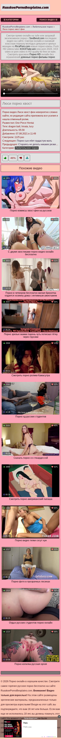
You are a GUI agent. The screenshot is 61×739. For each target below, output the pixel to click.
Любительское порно (26, 148)
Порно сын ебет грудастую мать (34, 140)
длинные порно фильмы (34, 57)
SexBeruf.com (36, 38)
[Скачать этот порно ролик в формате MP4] (27, 158)
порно (51, 57)
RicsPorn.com (22, 46)
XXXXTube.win (28, 49)
